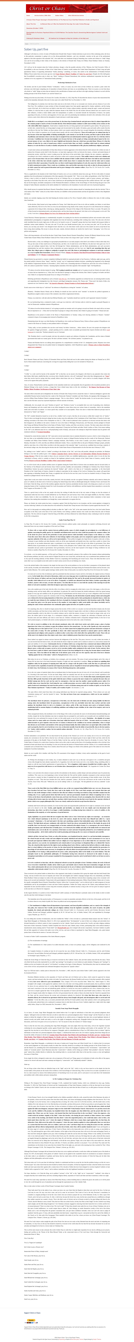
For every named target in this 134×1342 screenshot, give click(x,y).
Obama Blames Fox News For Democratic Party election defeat (59, 213)
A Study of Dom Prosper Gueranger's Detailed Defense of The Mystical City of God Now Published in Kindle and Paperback (63, 20)
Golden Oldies (59, 15)
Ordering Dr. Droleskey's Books (35, 38)
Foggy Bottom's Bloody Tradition (66, 74)
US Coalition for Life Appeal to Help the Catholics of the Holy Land (69, 38)
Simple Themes (97, 1339)
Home (28, 15)
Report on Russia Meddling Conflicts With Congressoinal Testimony (51, 460)
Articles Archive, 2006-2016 (43, 15)
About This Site (31, 24)
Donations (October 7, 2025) (35, 28)
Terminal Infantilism (43, 432)
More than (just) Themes (77, 1339)
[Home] (67, 8)
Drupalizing (62, 1339)
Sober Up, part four (85, 74)
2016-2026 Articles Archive (76, 15)
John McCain (63, 279)
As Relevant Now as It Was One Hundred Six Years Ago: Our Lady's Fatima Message (64, 24)
